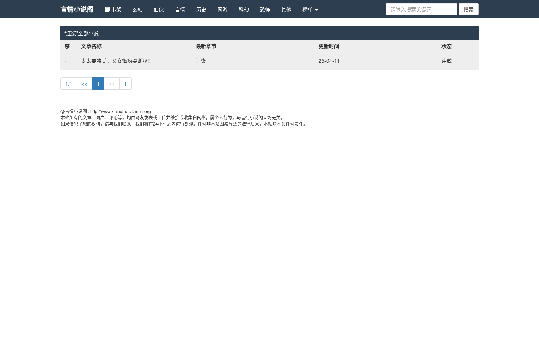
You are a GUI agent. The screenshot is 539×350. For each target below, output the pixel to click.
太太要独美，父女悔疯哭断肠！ (117, 60)
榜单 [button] (308, 9)
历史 (201, 9)
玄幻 (137, 9)
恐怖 (265, 9)
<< (85, 83)
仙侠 (159, 9)
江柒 (201, 60)
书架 (115, 9)
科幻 (244, 9)
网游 (222, 9)
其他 (286, 9)
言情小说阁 (77, 9)
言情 (180, 9)
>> (112, 83)
